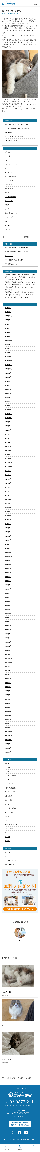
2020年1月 (8, 552)
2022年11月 (8, 414)
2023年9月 (8, 373)
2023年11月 (8, 365)
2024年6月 (8, 352)
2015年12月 (8, 732)
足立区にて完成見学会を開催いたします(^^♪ (19, 282)
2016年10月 (8, 711)
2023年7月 (8, 381)
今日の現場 (8, 184)
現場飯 (7, 209)
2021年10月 (8, 467)
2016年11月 (8, 707)
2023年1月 (8, 405)
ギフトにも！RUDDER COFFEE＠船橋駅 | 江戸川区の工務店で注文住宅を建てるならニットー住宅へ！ (20, 287)
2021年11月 (8, 463)
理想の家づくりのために (12, 213)
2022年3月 (8, 446)
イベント (7, 156)
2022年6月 (8, 434)
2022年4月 (8, 442)
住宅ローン (8, 193)
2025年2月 (8, 328)
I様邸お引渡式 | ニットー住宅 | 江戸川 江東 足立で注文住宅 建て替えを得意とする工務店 (20, 294)
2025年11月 (8, 316)
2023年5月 (8, 389)
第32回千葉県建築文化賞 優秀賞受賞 (17, 128)
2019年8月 (8, 573)
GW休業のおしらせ (11, 140)
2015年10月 (8, 740)
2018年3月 (8, 642)
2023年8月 (8, 377)
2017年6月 (8, 679)
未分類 (7, 205)
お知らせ (7, 152)
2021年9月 (8, 471)
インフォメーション (11, 164)
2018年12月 (8, 605)
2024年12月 (8, 332)
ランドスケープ (10, 180)
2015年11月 (8, 736)
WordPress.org (9, 864)
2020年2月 (8, 548)
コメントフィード (10, 860)
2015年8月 (8, 748)
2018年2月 (8, 646)
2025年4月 (8, 324)
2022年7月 (8, 430)
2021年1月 (8, 503)
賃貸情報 (7, 229)
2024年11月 (8, 336)
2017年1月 (8, 699)
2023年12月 (8, 361)
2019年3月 (8, 593)
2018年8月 (8, 621)
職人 (6, 221)
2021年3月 (8, 495)
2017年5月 (8, 683)
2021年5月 (8, 487)
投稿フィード (9, 856)
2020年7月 (8, 528)
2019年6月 (8, 581)
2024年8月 (8, 344)
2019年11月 (8, 560)
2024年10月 (8, 340)
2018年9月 (8, 617)
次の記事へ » (30, 1078)
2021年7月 (8, 479)
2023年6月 (8, 385)
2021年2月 (8, 499)
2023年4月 (8, 393)
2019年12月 (8, 556)
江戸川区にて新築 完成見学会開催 (16, 124)
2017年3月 (8, 691)
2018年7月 (8, 626)
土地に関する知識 (10, 197)
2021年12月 (8, 458)
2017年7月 (8, 674)
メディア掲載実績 (10, 176)
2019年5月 (8, 585)
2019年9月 (8, 569)
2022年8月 (8, 426)
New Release (9, 132)
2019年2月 (8, 597)
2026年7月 (8, 308)
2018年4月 (8, 638)
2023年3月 (8, 397)
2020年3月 (8, 544)
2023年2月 (8, 401)
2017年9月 (8, 666)
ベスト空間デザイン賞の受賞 (14, 136)
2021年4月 (8, 491)
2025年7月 (8, 320)
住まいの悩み (9, 188)
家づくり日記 (9, 201)
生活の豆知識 (9, 217)
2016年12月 (8, 703)
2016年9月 (8, 715)
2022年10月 (8, 418)
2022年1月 (8, 454)
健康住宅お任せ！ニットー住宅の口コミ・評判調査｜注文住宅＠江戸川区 (20, 277)
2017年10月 (8, 662)
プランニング (9, 172)
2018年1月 (8, 650)
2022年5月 (8, 438)
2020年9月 (8, 520)
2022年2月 (8, 450)
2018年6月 (8, 630)
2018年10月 (8, 613)
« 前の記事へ (21, 1078)
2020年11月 (8, 511)
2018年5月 (8, 634)
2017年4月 (8, 687)
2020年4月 (8, 540)
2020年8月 (8, 524)
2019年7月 (8, 577)
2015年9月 (8, 744)
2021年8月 (8, 475)
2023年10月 (8, 369)
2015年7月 (8, 752)
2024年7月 (8, 348)
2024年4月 (8, 357)
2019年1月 (8, 601)
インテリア (8, 160)
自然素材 (7, 225)
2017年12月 (8, 654)
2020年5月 (8, 536)
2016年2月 (8, 723)
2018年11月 (8, 609)
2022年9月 (8, 422)
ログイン (7, 852)
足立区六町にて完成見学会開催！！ (16, 292)
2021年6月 (8, 483)
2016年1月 (8, 727)
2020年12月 (8, 507)
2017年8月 (8, 670)
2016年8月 (8, 719)
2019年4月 (8, 589)
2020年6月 (8, 532)
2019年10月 (8, 564)
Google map (18, 1117)
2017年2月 (8, 695)
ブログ (7, 168)
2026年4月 (8, 312)
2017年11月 (8, 658)
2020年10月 (8, 515)
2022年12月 (8, 409)
